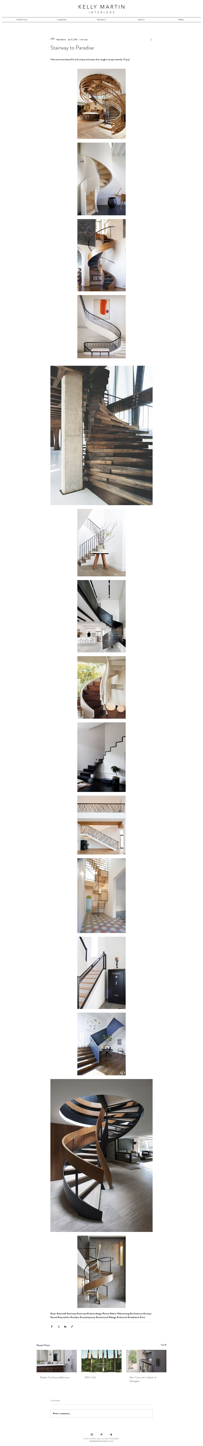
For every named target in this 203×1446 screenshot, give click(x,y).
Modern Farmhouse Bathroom (55, 1377)
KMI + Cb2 (90, 1377)
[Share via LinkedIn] (65, 1326)
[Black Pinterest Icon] (101, 1434)
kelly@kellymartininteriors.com (101, 1441)
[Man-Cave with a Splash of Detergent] (146, 1361)
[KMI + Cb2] (101, 1361)
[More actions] (151, 39)
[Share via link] (72, 1326)
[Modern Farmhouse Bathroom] (57, 1361)
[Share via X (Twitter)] (58, 1326)
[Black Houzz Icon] (111, 1434)
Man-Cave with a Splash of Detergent (143, 1379)
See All (163, 1344)
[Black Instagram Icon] (91, 1434)
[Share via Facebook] (51, 1326)
